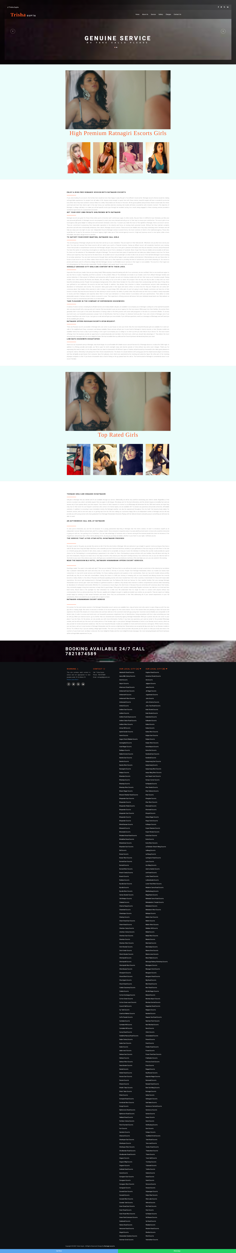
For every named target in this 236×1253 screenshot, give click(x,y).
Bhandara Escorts (124, 776)
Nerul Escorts (150, 1028)
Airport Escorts (124, 683)
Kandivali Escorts (151, 758)
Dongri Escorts (123, 1106)
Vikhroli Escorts (150, 1202)
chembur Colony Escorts (126, 932)
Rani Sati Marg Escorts (153, 1087)
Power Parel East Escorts (153, 1054)
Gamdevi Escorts (124, 1132)
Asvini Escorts (123, 735)
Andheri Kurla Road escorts (127, 717)
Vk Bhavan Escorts (151, 1217)
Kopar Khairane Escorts (153, 828)
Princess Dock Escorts (152, 1062)
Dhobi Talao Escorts (125, 1091)
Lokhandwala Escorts (152, 880)
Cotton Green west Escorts (127, 1002)
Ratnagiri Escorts (151, 1091)
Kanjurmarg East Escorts (153, 761)
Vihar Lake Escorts (151, 1199)
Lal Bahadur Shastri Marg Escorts (156, 847)
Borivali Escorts (124, 865)
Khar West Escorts (151, 802)
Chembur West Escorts (126, 943)
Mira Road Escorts (151, 984)
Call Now (59, 1251)
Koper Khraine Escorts (152, 832)
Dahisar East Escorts (125, 1054)
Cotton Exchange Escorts (127, 995)
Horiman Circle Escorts (126, 1239)
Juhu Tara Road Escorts (153, 706)
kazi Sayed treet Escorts (153, 776)
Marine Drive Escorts (152, 950)
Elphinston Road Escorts (126, 1113)
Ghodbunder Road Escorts (127, 1154)
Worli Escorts (150, 1236)
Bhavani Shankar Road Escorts (128, 795)
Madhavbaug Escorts (152, 891)
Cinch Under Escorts (125, 950)
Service (153, 14)
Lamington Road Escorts (153, 858)
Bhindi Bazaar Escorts (126, 824)
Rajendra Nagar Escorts (153, 1076)
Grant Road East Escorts (127, 1206)
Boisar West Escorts (125, 858)
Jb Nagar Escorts (151, 691)
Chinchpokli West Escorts (127, 965)
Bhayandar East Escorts (126, 798)
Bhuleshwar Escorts (125, 843)
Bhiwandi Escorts (124, 828)
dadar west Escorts (125, 1050)
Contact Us (177, 14)
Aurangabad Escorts (125, 743)
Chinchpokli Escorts (125, 958)
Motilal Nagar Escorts (152, 991)
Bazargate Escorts (125, 769)
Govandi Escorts (124, 1195)
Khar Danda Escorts (152, 787)
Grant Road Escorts (125, 1210)
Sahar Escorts (150, 1095)
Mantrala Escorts (151, 943)
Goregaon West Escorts (126, 1184)
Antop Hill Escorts (124, 728)
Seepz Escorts (150, 1117)
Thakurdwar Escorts (152, 1151)
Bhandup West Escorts (126, 787)
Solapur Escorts (150, 1132)
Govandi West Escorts (126, 1199)
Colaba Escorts (124, 991)
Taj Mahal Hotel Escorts (153, 1136)
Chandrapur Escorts (125, 913)
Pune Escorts (150, 1065)
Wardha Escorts (150, 1232)
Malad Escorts (150, 932)
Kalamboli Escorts (151, 717)
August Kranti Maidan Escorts (128, 739)
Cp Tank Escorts (124, 1010)
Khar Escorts (150, 795)
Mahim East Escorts (152, 917)
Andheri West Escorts (126, 724)
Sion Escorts (149, 1128)
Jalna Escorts (150, 687)
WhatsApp (177, 1251)
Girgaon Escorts (124, 1158)
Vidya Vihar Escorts (151, 1195)
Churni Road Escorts (125, 984)
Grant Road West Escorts (127, 1214)
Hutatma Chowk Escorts (153, 676)
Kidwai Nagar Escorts (152, 817)
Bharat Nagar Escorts (126, 791)
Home (137, 14)
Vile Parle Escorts (151, 1206)
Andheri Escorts (124, 713)
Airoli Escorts (123, 680)
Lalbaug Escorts (150, 850)
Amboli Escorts (124, 706)
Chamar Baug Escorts (126, 906)
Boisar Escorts (123, 854)
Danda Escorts (123, 1069)
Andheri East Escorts (125, 709)
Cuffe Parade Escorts (126, 1017)
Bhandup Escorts (124, 780)
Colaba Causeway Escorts (127, 987)
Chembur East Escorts (126, 936)
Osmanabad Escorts (152, 1036)
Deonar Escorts (124, 1080)
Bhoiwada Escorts (124, 832)
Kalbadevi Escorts (151, 720)
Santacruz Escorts (151, 1110)
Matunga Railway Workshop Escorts (157, 961)
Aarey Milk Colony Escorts (127, 676)
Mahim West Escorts (152, 924)
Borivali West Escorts (125, 869)
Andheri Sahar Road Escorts (127, 720)
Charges (168, 14)
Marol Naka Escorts (152, 958)
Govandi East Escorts (126, 1191)
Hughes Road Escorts (152, 672)
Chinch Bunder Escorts (126, 954)
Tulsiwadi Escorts (151, 1165)
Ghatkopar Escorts (125, 1143)
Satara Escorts (150, 1113)
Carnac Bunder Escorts (126, 895)
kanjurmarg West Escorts (153, 769)
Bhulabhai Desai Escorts (126, 839)
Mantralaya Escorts (152, 947)
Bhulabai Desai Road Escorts (128, 835)
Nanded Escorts (150, 1013)
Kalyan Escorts (150, 739)
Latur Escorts (150, 861)
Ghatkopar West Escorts (127, 1147)
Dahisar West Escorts (126, 1062)
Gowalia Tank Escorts (126, 1202)
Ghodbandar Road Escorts (127, 1151)
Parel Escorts (150, 1043)
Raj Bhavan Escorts (151, 1073)
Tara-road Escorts (151, 1143)
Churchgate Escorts (125, 980)
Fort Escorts (123, 1128)
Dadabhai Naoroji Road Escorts (128, 1036)
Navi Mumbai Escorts (152, 1024)
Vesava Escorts (150, 1188)
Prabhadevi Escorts (151, 1058)
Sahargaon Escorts (151, 1099)
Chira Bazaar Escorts (125, 969)
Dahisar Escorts (124, 1058)
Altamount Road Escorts (127, 687)
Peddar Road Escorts (152, 1047)
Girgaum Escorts (124, 1165)
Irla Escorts (149, 680)
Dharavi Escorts (124, 1084)
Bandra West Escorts (125, 765)
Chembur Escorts (124, 939)
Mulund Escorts (150, 995)
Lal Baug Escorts (151, 854)
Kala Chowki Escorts (152, 709)
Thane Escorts (150, 1154)
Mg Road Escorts (151, 980)
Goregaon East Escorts (126, 1176)
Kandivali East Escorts (152, 754)
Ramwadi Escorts (151, 1080)
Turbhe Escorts (150, 1169)
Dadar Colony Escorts (126, 1039)
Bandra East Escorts (125, 758)
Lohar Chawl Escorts (152, 876)
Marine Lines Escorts (152, 954)
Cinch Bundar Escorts (125, 947)
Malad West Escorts (152, 936)
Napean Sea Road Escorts (154, 1017)
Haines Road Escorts (125, 1225)
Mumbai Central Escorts (153, 1002)
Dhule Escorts (123, 1095)
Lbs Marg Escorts (151, 865)
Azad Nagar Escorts (125, 746)
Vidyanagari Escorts (152, 1191)
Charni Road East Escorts (127, 921)
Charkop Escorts (124, 917)
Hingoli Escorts (124, 1232)
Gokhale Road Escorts (126, 1169)
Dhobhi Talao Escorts (125, 1087)
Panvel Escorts (150, 1039)
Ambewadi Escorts (125, 702)
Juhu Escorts (150, 698)
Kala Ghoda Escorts (152, 713)
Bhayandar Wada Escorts (127, 806)
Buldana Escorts (124, 880)
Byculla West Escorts (125, 891)
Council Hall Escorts (125, 1006)
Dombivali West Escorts (126, 1102)
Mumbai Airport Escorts (153, 999)
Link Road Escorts (151, 872)
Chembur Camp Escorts (126, 928)
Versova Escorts (151, 1184)
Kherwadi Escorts (151, 806)
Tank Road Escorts (151, 1139)
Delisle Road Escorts (125, 1073)
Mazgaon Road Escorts (153, 976)
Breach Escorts (124, 876)
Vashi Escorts (150, 1180)
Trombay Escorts (151, 1162)
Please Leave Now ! (73, 679)
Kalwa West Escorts (152, 732)
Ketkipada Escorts (151, 784)
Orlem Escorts (150, 1032)
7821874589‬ (101, 675)
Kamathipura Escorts (152, 746)
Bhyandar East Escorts (126, 847)
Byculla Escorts (124, 887)
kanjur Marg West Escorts (153, 772)
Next (223, 31)
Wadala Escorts (150, 1225)
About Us (145, 14)
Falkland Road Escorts (126, 1117)
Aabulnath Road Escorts (126, 672)
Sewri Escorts (150, 1121)
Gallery (161, 14)
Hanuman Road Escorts (126, 1228)
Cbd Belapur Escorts (125, 898)
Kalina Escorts (150, 724)
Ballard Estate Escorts (126, 754)
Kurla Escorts (150, 839)
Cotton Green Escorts (126, 999)
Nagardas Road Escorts (153, 1006)
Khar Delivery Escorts (152, 791)
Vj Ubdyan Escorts (151, 1214)
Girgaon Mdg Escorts (125, 1162)
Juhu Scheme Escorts (152, 702)
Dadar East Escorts (125, 1043)
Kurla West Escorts (151, 843)
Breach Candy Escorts (126, 872)
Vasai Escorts (150, 1176)
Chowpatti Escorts (125, 973)
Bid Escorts (122, 850)
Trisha (23, 14)
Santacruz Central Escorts (154, 1106)
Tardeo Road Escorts (152, 1147)
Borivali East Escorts (125, 861)
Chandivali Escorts (125, 910)
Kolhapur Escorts (151, 824)
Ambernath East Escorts (126, 691)
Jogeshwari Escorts (152, 694)
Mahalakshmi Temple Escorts (155, 902)
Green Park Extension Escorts (128, 1217)
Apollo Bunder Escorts (126, 732)
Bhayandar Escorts (125, 802)
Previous (13, 31)
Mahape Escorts (151, 913)
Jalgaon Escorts (151, 683)
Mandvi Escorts (150, 939)
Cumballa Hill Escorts (125, 1028)
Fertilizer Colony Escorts (126, 1121)
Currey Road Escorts (125, 1032)
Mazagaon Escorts (151, 965)
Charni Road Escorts (125, 924)
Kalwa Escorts (150, 728)
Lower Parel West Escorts (154, 884)
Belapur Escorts (124, 772)
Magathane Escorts (152, 895)
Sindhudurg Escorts (152, 1125)
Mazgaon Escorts (151, 973)
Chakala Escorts (124, 902)
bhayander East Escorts (126, 813)
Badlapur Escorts (124, 750)
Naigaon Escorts (151, 1010)
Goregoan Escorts (125, 1188)
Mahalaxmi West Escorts (153, 910)
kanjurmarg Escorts (152, 765)
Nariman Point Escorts (152, 1021)
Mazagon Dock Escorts (153, 969)
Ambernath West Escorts (127, 698)
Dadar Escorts (123, 1047)
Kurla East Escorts (151, 835)
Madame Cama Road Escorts (154, 887)
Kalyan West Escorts (152, 743)
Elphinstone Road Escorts (127, 1110)
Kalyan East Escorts (152, 735)
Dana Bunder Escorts (125, 1065)
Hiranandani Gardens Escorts (128, 1236)
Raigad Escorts (150, 1069)
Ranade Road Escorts (152, 1084)
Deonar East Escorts (125, 1076)
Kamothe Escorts (151, 750)
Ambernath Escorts (125, 694)
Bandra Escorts (124, 761)
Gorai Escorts (123, 1173)
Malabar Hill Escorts (152, 928)
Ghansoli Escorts (124, 1136)
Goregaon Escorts (125, 1180)
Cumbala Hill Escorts (125, 1024)
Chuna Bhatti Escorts (125, 976)
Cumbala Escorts (124, 1021)
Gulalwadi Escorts (124, 1221)
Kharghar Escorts (151, 798)
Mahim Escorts (150, 921)
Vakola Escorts (150, 1173)
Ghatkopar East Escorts (126, 1139)
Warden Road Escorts (152, 1228)
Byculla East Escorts (125, 884)
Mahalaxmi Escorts (151, 906)
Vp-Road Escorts (151, 1221)
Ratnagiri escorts (109, 1246)
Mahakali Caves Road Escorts (155, 898)
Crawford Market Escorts (127, 1013)
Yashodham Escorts (152, 1239)
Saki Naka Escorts (151, 1102)
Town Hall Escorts (151, 1158)
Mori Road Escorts (151, 987)
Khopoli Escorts (150, 813)
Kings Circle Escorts (152, 821)
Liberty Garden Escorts (153, 869)
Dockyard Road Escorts (126, 1099)
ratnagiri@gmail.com (103, 677)
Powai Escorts (150, 1050)
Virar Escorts (150, 1210)
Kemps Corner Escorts (152, 780)
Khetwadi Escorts (151, 809)
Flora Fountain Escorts (126, 1125)
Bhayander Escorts (125, 817)
